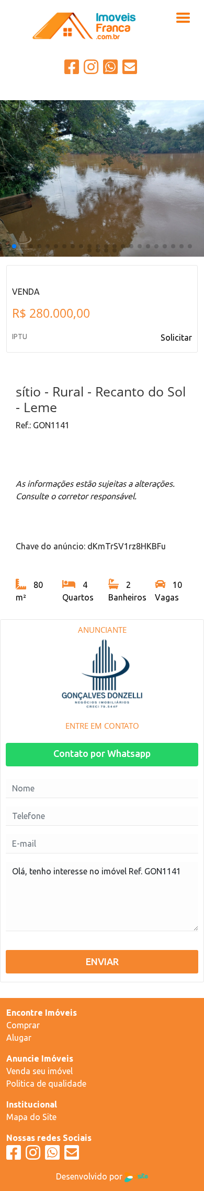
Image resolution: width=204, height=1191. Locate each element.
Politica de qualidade (46, 1083)
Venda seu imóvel (39, 1071)
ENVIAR (102, 961)
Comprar (23, 1025)
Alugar (18, 1037)
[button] (14, 246)
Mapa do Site (31, 1117)
